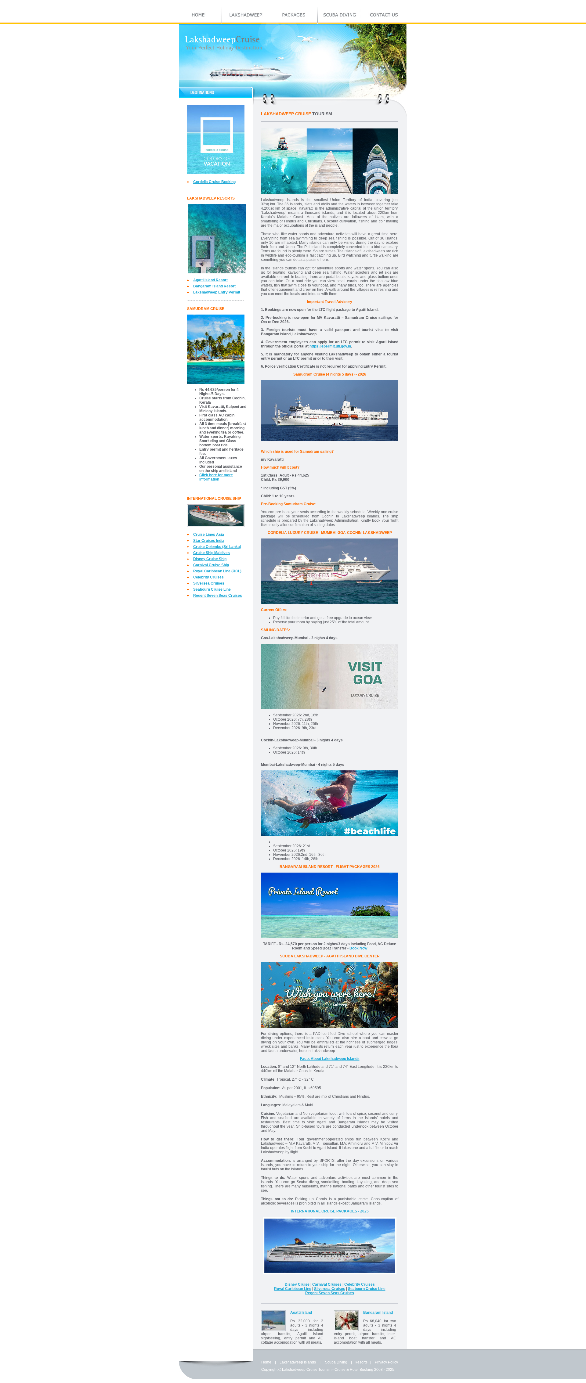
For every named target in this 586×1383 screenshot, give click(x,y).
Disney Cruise (297, 1284)
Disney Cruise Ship (209, 559)
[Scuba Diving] (339, 15)
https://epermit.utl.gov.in (330, 346)
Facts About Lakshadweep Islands (330, 1059)
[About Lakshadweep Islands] (246, 15)
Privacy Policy (386, 1362)
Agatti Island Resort (210, 280)
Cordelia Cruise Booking (214, 182)
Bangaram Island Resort (214, 286)
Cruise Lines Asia (208, 534)
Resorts (361, 1362)
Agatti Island (301, 1312)
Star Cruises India (208, 540)
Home (266, 1362)
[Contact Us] (384, 15)
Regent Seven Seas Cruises (217, 595)
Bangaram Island (378, 1312)
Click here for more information (216, 477)
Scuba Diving (336, 1362)
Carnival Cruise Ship (211, 565)
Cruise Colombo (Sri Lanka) (217, 547)
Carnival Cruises (327, 1284)
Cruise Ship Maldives (211, 553)
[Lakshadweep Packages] (294, 15)
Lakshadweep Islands (298, 1362)
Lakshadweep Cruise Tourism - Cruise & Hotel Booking (327, 1369)
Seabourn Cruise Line (212, 589)
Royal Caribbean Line (292, 1289)
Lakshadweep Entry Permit (216, 292)
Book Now (358, 948)
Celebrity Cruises (208, 577)
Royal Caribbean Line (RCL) (217, 571)
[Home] (200, 15)
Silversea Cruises (208, 583)
